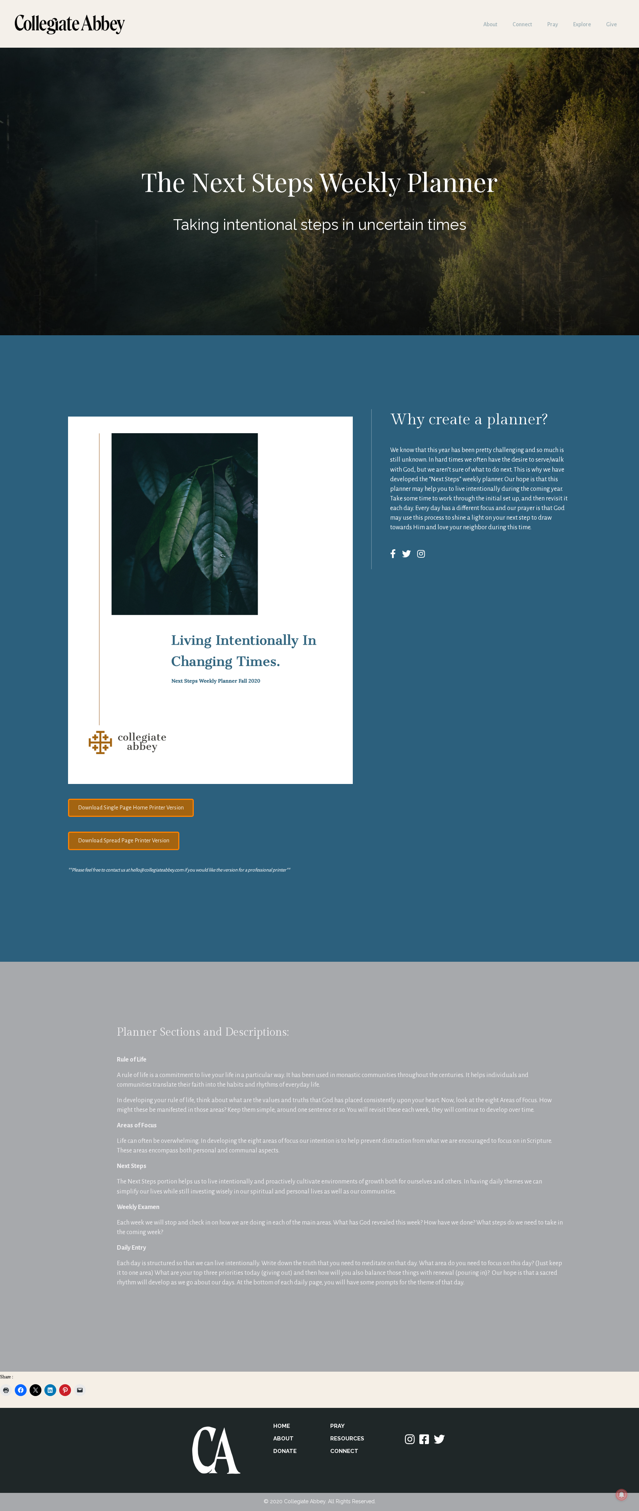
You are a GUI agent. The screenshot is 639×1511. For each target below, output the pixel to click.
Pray (552, 24)
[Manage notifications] (622, 1495)
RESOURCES (347, 1438)
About (490, 24)
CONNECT (344, 1451)
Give (611, 24)
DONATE (285, 1451)
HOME (281, 1426)
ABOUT (283, 1438)
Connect (522, 24)
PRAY (337, 1426)
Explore (582, 24)
